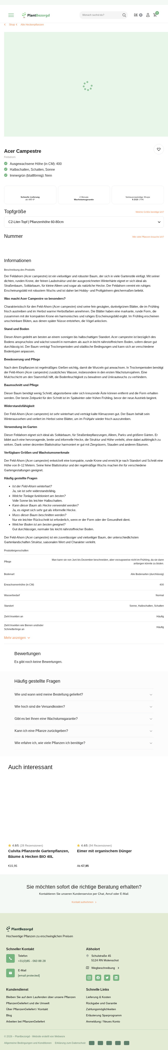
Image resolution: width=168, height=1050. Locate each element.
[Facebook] (98, 978)
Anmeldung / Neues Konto (103, 1021)
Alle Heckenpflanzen (32, 24)
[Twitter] (107, 978)
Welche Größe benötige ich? (150, 212)
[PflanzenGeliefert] (36, 15)
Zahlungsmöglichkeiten (101, 1009)
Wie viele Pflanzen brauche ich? (148, 237)
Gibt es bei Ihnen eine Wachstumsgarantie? (46, 718)
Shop (12, 24)
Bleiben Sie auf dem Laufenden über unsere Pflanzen (41, 997)
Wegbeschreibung (103, 967)
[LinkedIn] (116, 978)
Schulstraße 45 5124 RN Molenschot (105, 958)
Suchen (124, 15)
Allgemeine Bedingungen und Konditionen (28, 1043)
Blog (9, 1015)
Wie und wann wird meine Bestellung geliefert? (49, 694)
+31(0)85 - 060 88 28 (32, 961)
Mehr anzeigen (15, 637)
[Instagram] (89, 978)
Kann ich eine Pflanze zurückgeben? (41, 731)
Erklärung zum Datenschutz (70, 1043)
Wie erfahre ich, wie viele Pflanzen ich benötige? (50, 743)
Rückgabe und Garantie (101, 1003)
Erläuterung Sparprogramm (104, 1015)
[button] (159, 149)
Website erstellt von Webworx (48, 1036)
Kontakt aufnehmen (82, 902)
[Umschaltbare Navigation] (11, 15)
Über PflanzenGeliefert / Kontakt (27, 1009)
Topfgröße (15, 211)
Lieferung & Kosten (98, 997)
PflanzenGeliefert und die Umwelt (27, 1003)
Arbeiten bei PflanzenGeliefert (25, 1021)
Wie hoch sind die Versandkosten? (40, 706)
